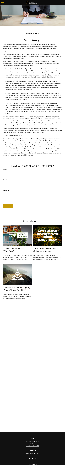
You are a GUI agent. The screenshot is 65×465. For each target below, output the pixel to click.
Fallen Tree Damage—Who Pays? (13, 250)
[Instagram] (35, 458)
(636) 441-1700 (34, 454)
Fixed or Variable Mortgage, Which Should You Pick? (16, 288)
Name (5, 169)
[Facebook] (29, 458)
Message (6, 190)
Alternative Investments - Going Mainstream (45, 250)
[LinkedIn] (32, 458)
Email (5, 180)
